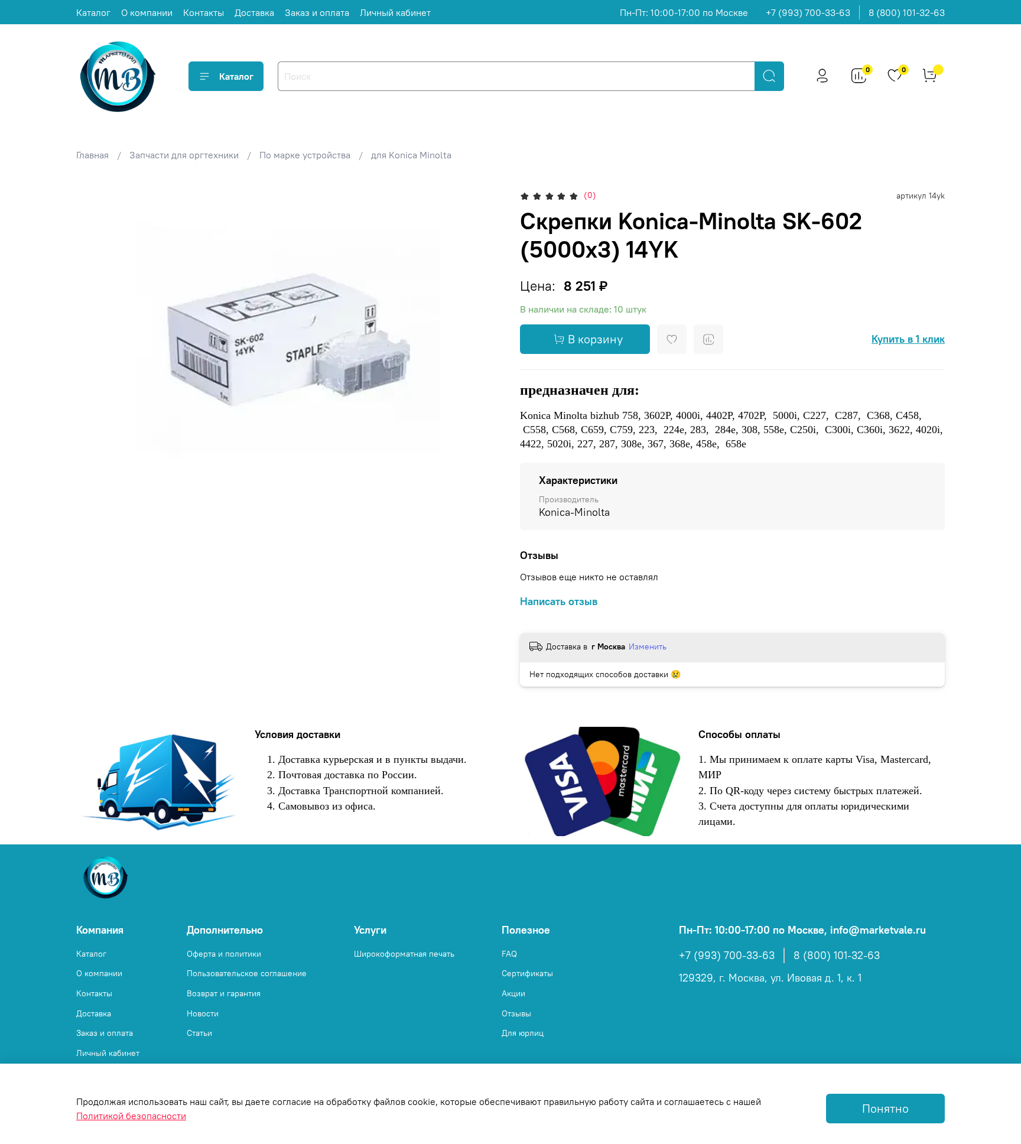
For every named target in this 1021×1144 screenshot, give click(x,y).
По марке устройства (304, 155)
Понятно (885, 1108)
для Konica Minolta (411, 155)
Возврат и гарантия (224, 993)
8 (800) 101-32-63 (907, 12)
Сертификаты (527, 973)
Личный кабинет (395, 12)
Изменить (647, 646)
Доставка (254, 12)
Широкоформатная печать (404, 953)
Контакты (203, 12)
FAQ (509, 953)
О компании (147, 12)
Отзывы (516, 1013)
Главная (92, 155)
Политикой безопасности (131, 1116)
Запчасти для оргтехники (184, 155)
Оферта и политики (224, 953)
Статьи (199, 1033)
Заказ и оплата (317, 12)
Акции (513, 993)
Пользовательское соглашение (247, 973)
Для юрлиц (523, 1033)
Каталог (93, 12)
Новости (203, 1013)
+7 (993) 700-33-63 (808, 12)
